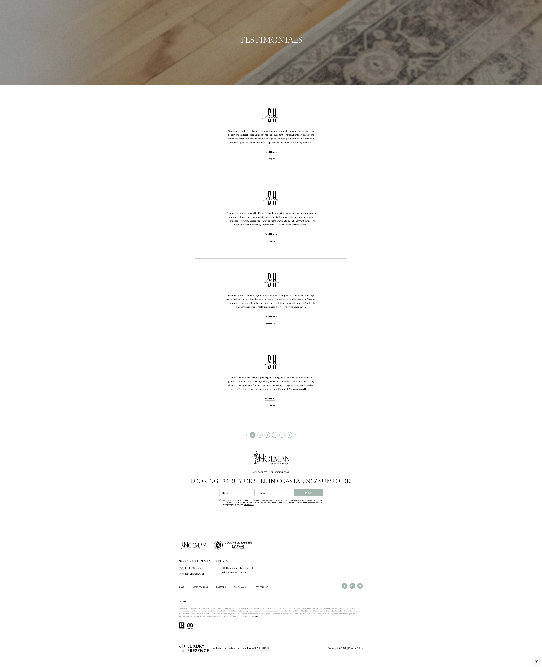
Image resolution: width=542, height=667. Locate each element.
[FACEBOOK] (345, 586)
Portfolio (221, 587)
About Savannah (200, 587)
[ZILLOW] (360, 586)
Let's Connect (261, 587)
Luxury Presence (260, 647)
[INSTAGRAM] (352, 586)
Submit (308, 493)
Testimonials (240, 587)
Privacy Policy (249, 505)
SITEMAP (182, 601)
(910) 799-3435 (193, 568)
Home (181, 587)
